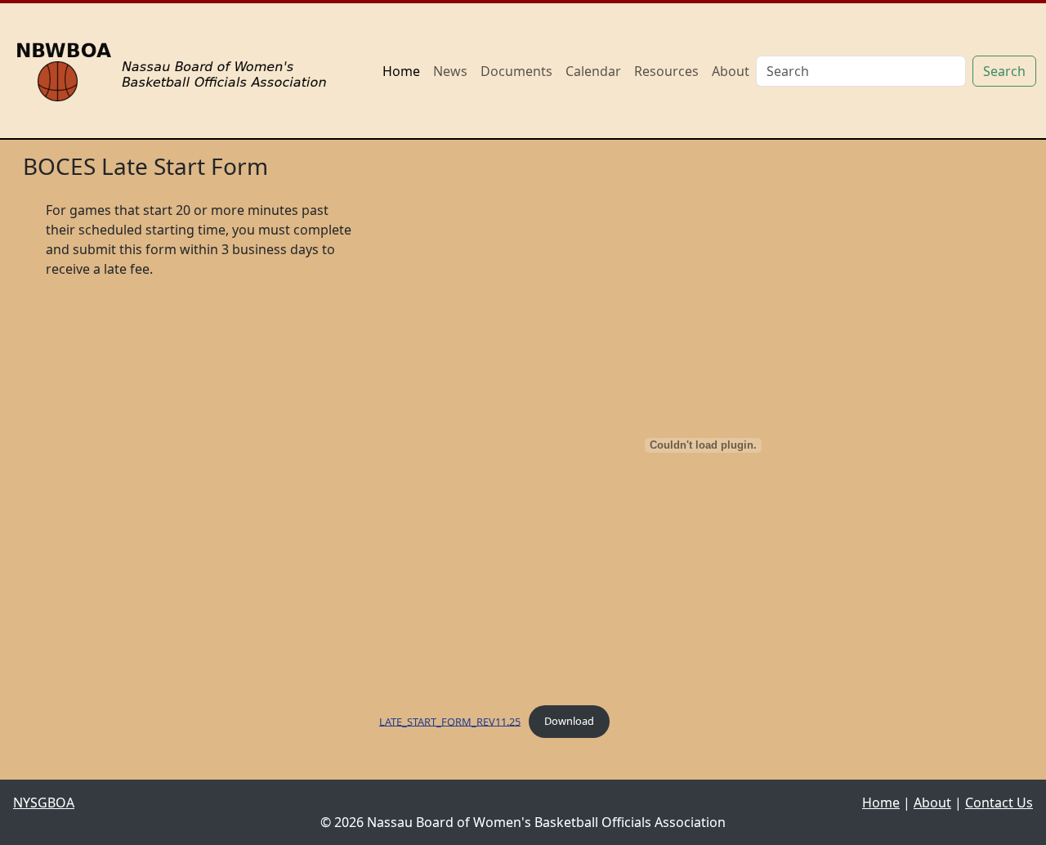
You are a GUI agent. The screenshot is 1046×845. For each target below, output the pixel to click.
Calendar (593, 71)
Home (401, 71)
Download (569, 720)
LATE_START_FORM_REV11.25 (450, 720)
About (730, 71)
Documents (516, 71)
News (450, 71)
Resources (666, 71)
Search (1004, 71)
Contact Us (999, 802)
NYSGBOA (43, 802)
